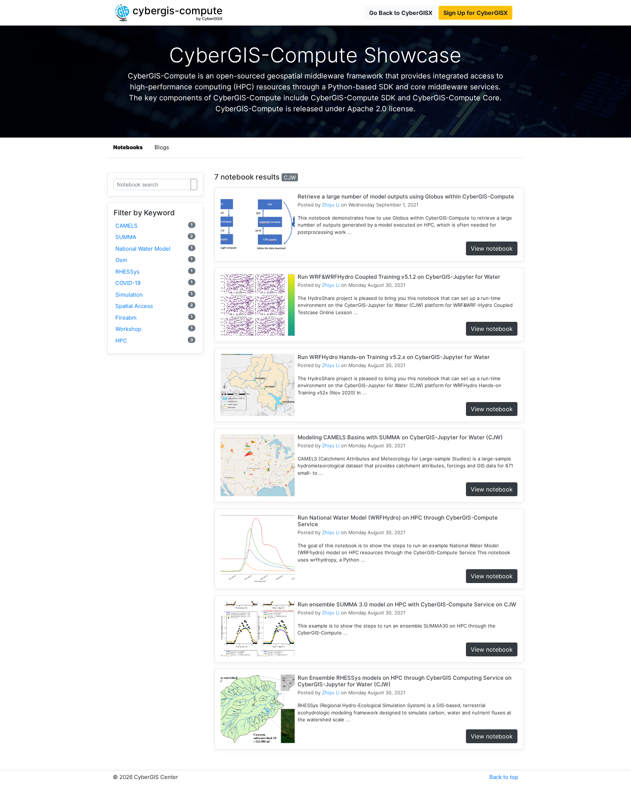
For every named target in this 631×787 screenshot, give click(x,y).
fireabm (154, 317)
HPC (154, 340)
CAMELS (154, 225)
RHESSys (154, 271)
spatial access (154, 305)
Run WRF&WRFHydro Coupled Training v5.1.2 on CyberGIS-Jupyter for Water (399, 276)
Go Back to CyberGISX (400, 12)
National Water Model (154, 248)
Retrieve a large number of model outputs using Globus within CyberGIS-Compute (406, 196)
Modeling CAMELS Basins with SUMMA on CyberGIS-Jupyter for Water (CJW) (400, 437)
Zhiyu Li (331, 205)
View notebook (492, 248)
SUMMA (154, 237)
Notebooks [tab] (128, 147)
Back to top (503, 777)
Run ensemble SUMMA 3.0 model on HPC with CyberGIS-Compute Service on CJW (407, 604)
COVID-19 (154, 282)
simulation (154, 294)
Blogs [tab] (161, 147)
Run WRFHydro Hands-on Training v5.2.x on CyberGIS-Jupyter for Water (394, 357)
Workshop (154, 328)
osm (154, 259)
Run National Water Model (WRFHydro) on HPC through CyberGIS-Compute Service (398, 521)
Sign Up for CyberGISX (475, 12)
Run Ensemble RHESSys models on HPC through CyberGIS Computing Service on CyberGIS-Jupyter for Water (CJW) (405, 681)
